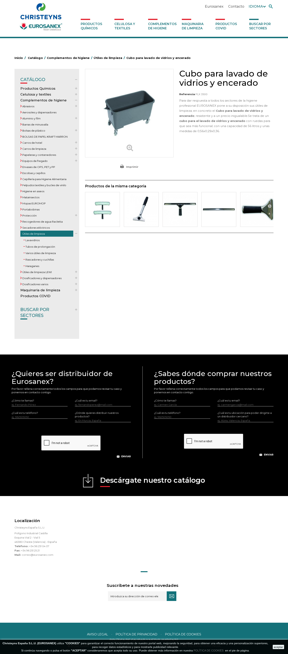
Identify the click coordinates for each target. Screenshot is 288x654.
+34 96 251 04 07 (39, 546)
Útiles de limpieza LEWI (37, 272)
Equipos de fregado (35, 160)
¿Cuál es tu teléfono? (25, 412)
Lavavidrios (32, 240)
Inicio (20, 58)
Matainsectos (30, 197)
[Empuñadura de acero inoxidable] (257, 209)
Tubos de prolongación (40, 246)
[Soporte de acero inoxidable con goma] (218, 209)
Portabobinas (31, 209)
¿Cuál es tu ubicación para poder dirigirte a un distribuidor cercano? (244, 414)
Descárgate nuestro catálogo (152, 480)
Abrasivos (28, 106)
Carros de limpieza (34, 148)
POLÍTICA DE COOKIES (209, 650)
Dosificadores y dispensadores (42, 278)
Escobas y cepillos (33, 173)
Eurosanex (214, 6)
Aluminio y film (31, 118)
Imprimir (132, 166)
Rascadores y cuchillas (39, 259)
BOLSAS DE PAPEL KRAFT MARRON (45, 136)
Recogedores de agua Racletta (42, 221)
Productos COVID (226, 26)
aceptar (278, 647)
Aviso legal (97, 634)
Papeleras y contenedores (39, 154)
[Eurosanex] (40, 18)
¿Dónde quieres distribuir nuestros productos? (97, 414)
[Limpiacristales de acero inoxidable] (180, 209)
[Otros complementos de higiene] (141, 209)
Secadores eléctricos (36, 227)
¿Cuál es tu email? (86, 400)
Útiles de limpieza (33, 233)
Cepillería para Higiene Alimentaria (44, 179)
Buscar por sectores (260, 26)
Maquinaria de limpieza (193, 26)
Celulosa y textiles (124, 26)
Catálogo (32, 79)
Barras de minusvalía (35, 124)
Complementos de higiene (162, 26)
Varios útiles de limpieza (40, 253)
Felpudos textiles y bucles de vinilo (44, 185)
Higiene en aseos (33, 191)
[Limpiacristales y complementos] (102, 209)
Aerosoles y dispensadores (39, 112)
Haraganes (32, 266)
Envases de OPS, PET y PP (38, 167)
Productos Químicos (91, 26)
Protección (29, 215)
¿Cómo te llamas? (23, 400)
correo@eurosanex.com (37, 554)
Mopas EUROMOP (34, 203)
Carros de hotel (32, 142)
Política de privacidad (136, 634)
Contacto (236, 6)
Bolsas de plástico (33, 130)
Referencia (187, 94)
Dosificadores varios (35, 284)
